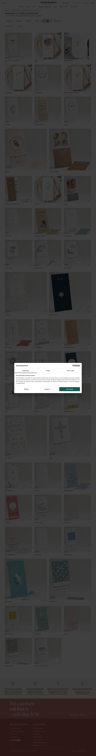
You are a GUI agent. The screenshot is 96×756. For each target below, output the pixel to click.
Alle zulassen (69, 389)
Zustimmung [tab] (25, 370)
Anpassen (47, 389)
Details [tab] (48, 370)
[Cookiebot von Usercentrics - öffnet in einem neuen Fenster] (73, 366)
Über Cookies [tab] (70, 370)
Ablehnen (26, 389)
